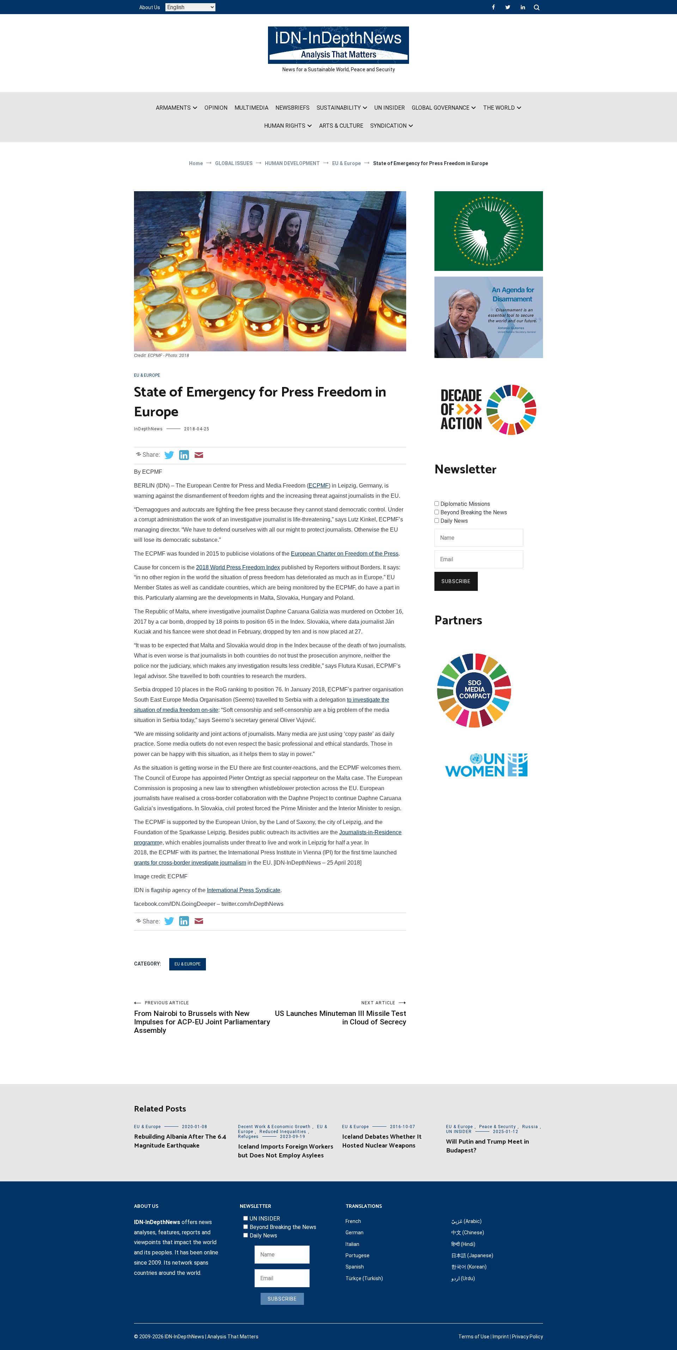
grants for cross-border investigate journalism (190, 863)
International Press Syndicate (243, 890)
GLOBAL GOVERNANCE (440, 107)
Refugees (248, 1136)
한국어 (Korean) (469, 1267)
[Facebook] (493, 7)
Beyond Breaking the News (473, 512)
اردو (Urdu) (463, 1278)
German (355, 1232)
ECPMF (319, 486)
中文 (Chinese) (467, 1232)
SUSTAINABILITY (339, 107)
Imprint (501, 1336)
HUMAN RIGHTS (284, 125)
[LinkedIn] (523, 7)
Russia (530, 1126)
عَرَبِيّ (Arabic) (466, 1221)
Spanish (355, 1267)
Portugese (358, 1255)
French (353, 1221)
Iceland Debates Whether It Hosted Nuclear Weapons (382, 1141)
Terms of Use (473, 1336)
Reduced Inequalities (283, 1131)
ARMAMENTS (173, 107)
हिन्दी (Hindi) (463, 1244)
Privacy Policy (527, 1336)
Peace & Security (497, 1126)
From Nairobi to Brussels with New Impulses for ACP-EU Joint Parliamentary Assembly (202, 1017)
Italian (352, 1244)
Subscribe (456, 581)
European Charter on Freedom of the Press (344, 554)
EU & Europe (147, 375)
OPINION (216, 107)
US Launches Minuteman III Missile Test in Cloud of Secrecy (340, 1013)
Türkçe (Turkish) (364, 1278)
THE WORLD (499, 107)
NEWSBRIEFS (292, 107)
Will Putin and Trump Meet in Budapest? (487, 1146)
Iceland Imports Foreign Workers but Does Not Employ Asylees (285, 1151)
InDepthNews (148, 428)
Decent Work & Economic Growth (274, 1126)
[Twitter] (508, 7)
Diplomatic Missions (465, 504)
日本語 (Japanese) (472, 1255)
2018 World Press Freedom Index (238, 567)
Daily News (454, 520)
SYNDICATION (388, 125)
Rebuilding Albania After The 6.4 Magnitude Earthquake (180, 1141)
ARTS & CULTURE (341, 125)
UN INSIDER (389, 107)
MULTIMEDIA (251, 107)
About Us (149, 7)
